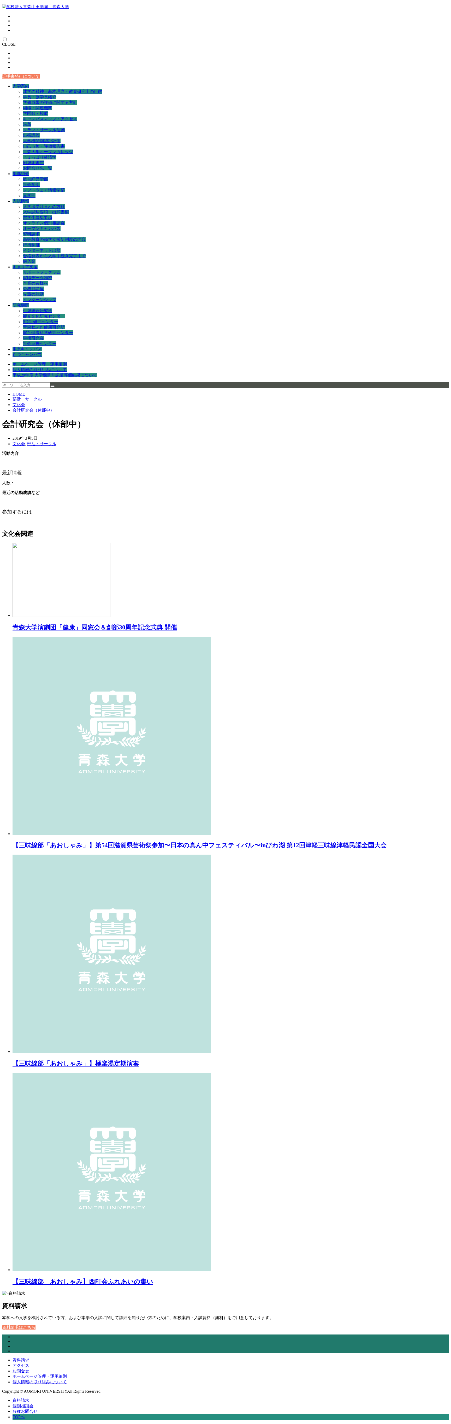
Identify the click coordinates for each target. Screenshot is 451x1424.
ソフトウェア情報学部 (44, 190)
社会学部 (31, 184)
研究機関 (21, 305)
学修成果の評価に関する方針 (50, 102)
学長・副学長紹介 (39, 97)
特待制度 (31, 245)
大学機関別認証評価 (42, 141)
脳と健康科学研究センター (48, 332)
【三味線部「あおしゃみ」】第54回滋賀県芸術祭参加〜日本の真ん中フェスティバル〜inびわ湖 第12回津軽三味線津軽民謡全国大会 (200, 845)
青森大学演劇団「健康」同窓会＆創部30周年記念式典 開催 (95, 627)
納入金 (29, 261)
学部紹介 (21, 173)
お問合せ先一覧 (37, 168)
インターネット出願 (42, 250)
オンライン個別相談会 (44, 223)
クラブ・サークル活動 (44, 130)
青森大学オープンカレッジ (48, 152)
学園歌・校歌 (35, 113)
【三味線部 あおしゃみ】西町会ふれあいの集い (83, 1281)
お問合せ (21, 1371)
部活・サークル (27, 399)
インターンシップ (39, 299)
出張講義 (31, 135)
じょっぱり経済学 (39, 157)
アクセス (21, 1365)
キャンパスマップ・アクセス (50, 119)
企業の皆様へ (35, 283)
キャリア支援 (25, 267)
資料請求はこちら (18, 1327)
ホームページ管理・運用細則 (40, 364)
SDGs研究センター (40, 321)
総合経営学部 (35, 179)
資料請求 (31, 234)
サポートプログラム (42, 272)
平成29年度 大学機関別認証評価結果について (55, 375)
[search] (52, 386)
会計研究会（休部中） (33, 410)
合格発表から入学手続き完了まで (54, 256)
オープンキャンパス (42, 228)
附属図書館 (33, 162)
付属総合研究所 (37, 310)
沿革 (27, 124)
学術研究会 (33, 338)
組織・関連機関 (37, 108)
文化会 (19, 404)
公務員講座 (33, 289)
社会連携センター (39, 343)
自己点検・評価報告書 (44, 146)
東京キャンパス (27, 349)
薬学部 (29, 195)
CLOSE (9, 44)
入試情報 (21, 201)
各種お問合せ (25, 1411)
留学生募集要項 (37, 217)
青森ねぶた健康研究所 (44, 327)
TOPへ (19, 1417)
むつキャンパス (27, 354)
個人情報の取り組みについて (40, 369)
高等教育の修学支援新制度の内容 (54, 239)
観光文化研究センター (44, 316)
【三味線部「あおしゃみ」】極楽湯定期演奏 (76, 1063)
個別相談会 (23, 1406)
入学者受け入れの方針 (44, 206)
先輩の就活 (33, 294)
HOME (19, 394)
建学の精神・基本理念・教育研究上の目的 (62, 91)
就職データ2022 (37, 278)
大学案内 (21, 86)
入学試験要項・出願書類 (46, 212)
